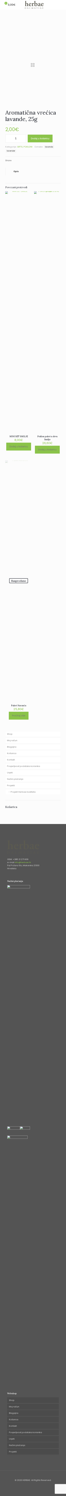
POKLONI (28, 146)
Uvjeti (10, 772)
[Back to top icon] (33, 1477)
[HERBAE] (34, 5)
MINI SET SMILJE (18, 436)
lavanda (49, 147)
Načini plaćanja (15, 779)
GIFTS (20, 146)
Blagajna (11, 746)
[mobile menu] (61, 5)
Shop (9, 734)
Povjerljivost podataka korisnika (23, 766)
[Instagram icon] (34, 1484)
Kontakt (11, 759)
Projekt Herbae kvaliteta (23, 791)
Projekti (11, 785)
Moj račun (12, 740)
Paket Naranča (18, 705)
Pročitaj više (18, 715)
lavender (11, 151)
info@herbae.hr (23, 862)
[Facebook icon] (31, 1484)
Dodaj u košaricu (40, 138)
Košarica (11, 753)
